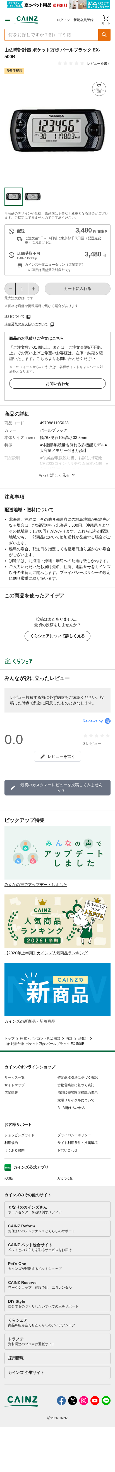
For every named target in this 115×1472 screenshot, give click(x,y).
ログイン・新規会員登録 (75, 20)
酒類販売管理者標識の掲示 (78, 1093)
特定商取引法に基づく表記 (78, 1077)
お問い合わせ (57, 383)
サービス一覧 (14, 1077)
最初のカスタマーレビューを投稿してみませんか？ (61, 788)
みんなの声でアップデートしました (35, 884)
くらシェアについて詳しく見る (57, 636)
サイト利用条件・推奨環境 (78, 1143)
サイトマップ (14, 1085)
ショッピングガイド (19, 1135)
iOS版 (8, 1178)
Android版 (65, 1178)
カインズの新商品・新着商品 (29, 1021)
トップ (9, 1038)
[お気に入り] (99, 89)
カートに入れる (77, 288)
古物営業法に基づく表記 (76, 1085)
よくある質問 (14, 1150)
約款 (61, 697)
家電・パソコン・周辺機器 (40, 1038)
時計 (69, 1038)
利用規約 (11, 1143)
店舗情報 (11, 1093)
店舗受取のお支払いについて (26, 324)
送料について (14, 316)
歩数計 (83, 1038)
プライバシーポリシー (74, 1135)
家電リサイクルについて (76, 1100)
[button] (104, 35)
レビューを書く (99, 64)
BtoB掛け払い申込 (71, 1108)
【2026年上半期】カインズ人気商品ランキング (46, 953)
